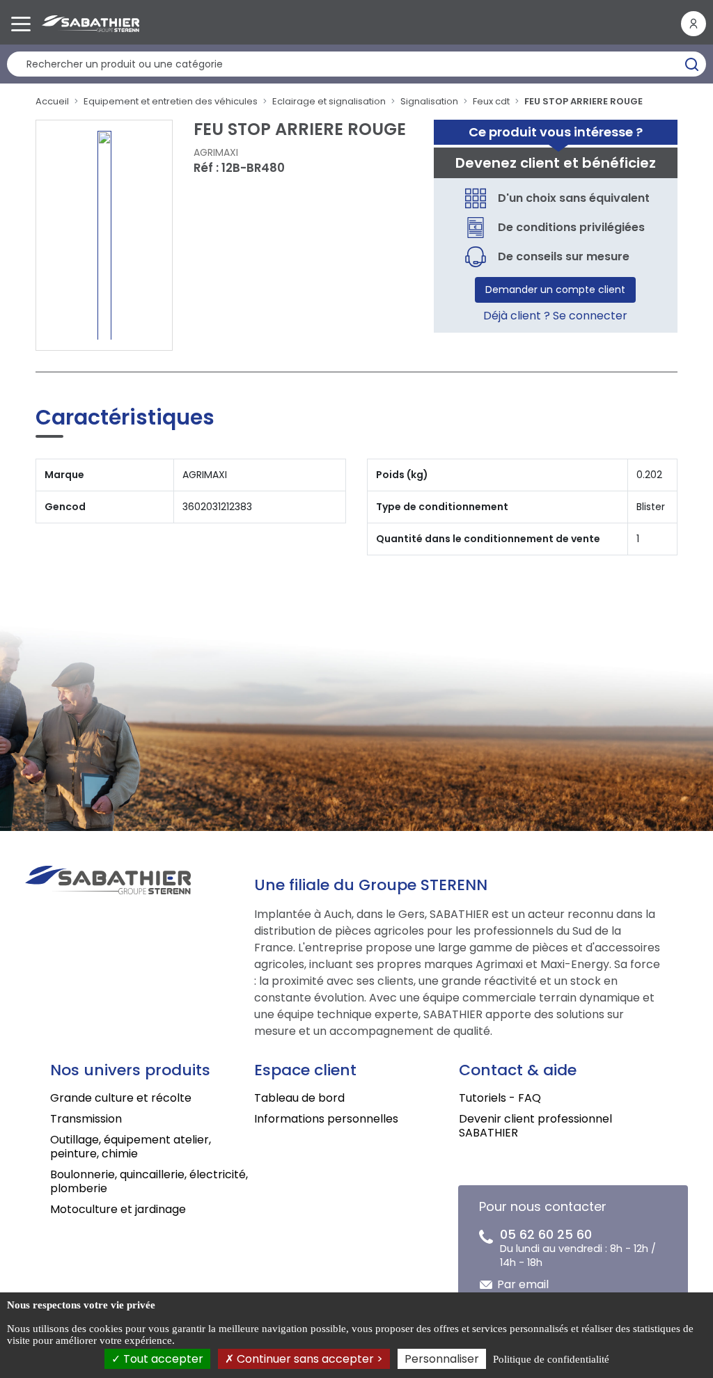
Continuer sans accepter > (308, 1359)
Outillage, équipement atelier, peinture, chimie (130, 1147)
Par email (523, 1284)
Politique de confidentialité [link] (551, 1359)
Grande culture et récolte (120, 1098)
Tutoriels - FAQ (500, 1098)
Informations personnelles (326, 1119)
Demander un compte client (555, 289)
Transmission (86, 1119)
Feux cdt (491, 101)
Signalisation (429, 101)
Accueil (52, 101)
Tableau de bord (299, 1098)
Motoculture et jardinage (118, 1209)
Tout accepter (161, 1359)
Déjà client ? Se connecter (555, 316)
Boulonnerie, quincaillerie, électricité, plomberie (149, 1181)
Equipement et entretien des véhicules (171, 101)
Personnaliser (442, 1359)
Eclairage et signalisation (329, 101)
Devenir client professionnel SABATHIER (535, 1126)
